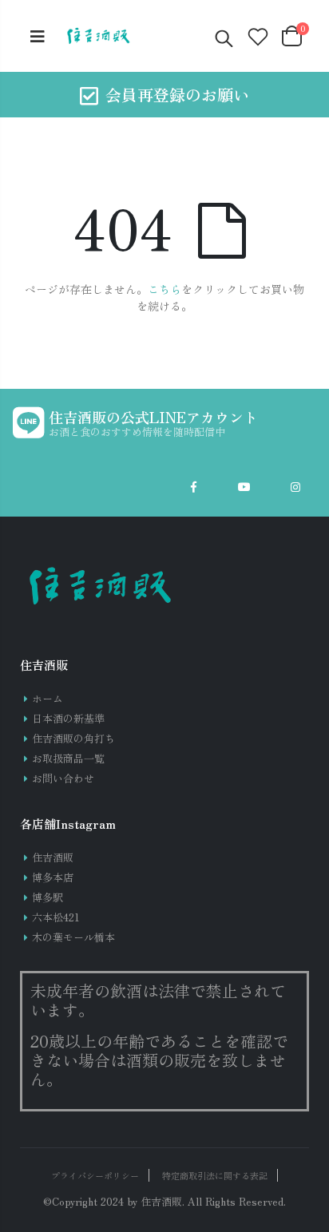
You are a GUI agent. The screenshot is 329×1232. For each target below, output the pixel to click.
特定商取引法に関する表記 (215, 1175)
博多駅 (47, 897)
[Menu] (37, 35)
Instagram (295, 487)
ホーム (47, 698)
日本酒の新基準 (68, 718)
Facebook (193, 487)
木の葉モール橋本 (73, 937)
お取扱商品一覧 (68, 758)
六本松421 (56, 917)
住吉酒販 (52, 857)
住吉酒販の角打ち (73, 738)
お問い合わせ (63, 778)
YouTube (244, 487)
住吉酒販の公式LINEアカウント (153, 416)
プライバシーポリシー (95, 1175)
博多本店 (52, 877)
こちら (164, 289)
